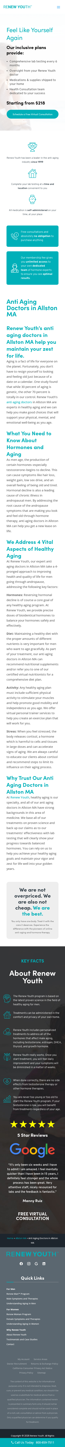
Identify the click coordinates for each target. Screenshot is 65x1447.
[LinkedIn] (44, 1263)
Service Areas (40, 1359)
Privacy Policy (26, 1373)
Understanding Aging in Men (21, 1303)
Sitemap (41, 1373)
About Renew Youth (16, 1335)
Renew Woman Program (18, 1314)
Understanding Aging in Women (22, 1324)
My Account (23, 1359)
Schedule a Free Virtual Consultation (32, 114)
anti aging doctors (19, 402)
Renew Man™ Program (17, 1294)
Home (10, 1238)
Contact (10, 1344)
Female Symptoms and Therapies (23, 1319)
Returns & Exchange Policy (44, 1364)
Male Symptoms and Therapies (22, 1299)
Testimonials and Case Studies (21, 1339)
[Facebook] (21, 1263)
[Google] (36, 1263)
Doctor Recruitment (17, 1364)
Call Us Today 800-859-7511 (34, 1442)
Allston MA (21, 1238)
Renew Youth (19, 797)
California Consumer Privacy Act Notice (32, 1368)
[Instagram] (28, 1263)
